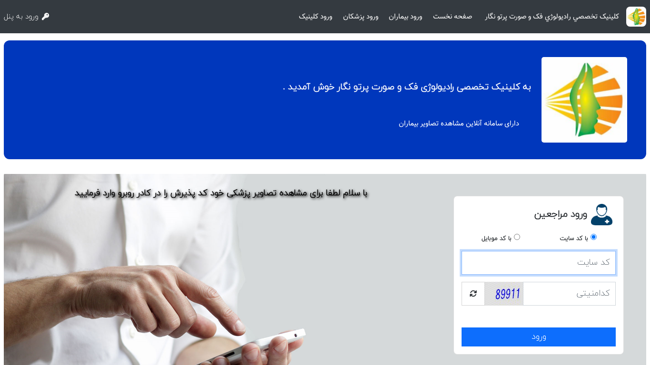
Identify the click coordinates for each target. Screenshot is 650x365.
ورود (539, 337)
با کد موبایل (497, 238)
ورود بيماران (405, 16)
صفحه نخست (452, 16)
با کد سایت (574, 238)
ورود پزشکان (360, 16)
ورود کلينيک (315, 16)
